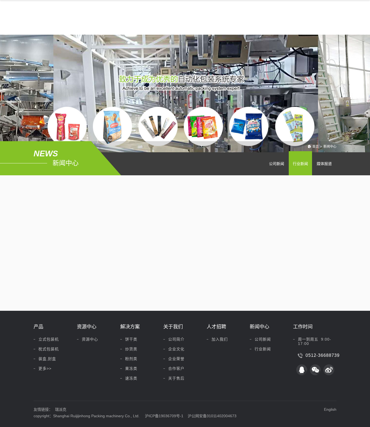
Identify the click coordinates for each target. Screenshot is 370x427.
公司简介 (176, 339)
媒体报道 (324, 163)
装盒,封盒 (47, 359)
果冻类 (131, 368)
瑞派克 (60, 409)
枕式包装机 (48, 349)
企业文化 (176, 349)
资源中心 (90, 339)
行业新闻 (300, 163)
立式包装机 (48, 339)
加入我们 (220, 339)
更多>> (44, 368)
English (330, 409)
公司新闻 (276, 163)
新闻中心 (329, 146)
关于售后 (176, 378)
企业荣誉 (176, 359)
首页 (315, 146)
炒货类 (131, 349)
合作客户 (176, 368)
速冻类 (131, 378)
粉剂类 (131, 359)
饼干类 (131, 339)
